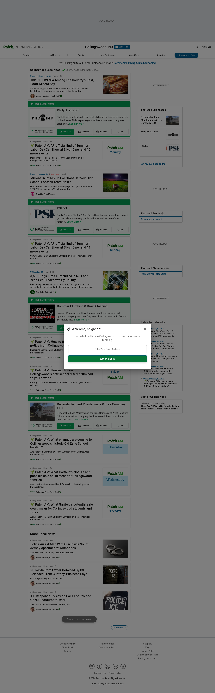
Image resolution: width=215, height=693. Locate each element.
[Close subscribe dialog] (145, 329)
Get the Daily (107, 358)
